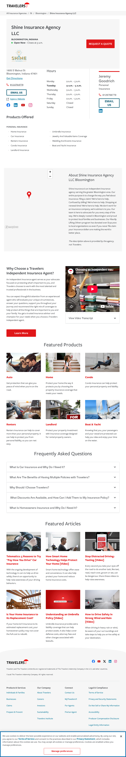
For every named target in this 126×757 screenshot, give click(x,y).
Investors (41, 705)
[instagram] (117, 661)
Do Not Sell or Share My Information (104, 705)
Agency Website (17, 99)
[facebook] (94, 661)
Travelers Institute (45, 718)
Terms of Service (96, 692)
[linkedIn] (111, 661)
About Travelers (44, 692)
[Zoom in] (50, 172)
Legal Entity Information (99, 725)
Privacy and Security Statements (102, 699)
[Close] (121, 736)
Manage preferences (62, 751)
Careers (40, 699)
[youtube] (100, 661)
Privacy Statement (86, 739)
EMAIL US (16, 92)
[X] (105, 661)
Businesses (11, 699)
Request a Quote (100, 44)
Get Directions (14, 78)
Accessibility (94, 712)
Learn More (21, 333)
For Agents (69, 705)
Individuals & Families (15, 692)
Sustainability (43, 712)
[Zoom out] (50, 176)
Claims (9, 705)
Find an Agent (71, 712)
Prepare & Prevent (14, 712)
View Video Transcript (81, 318)
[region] (29, 199)
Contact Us (69, 692)
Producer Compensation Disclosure (104, 718)
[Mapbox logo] (11, 227)
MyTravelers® (71, 699)
